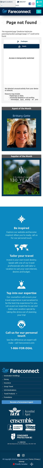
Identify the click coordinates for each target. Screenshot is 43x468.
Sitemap (21, 461)
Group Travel (8, 386)
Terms (31, 459)
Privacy (37, 459)
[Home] (16, 11)
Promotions (8, 397)
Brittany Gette (21, 116)
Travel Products (9, 394)
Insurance (7, 383)
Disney (6, 379)
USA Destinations (10, 390)
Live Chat (39, 3)
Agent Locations (7, 2)
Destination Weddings (12, 376)
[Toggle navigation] (38, 12)
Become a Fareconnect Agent (21, 402)
